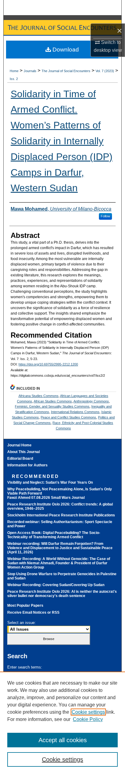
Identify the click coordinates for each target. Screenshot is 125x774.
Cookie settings (88, 712)
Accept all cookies (63, 740)
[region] (62, 723)
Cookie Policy (88, 719)
